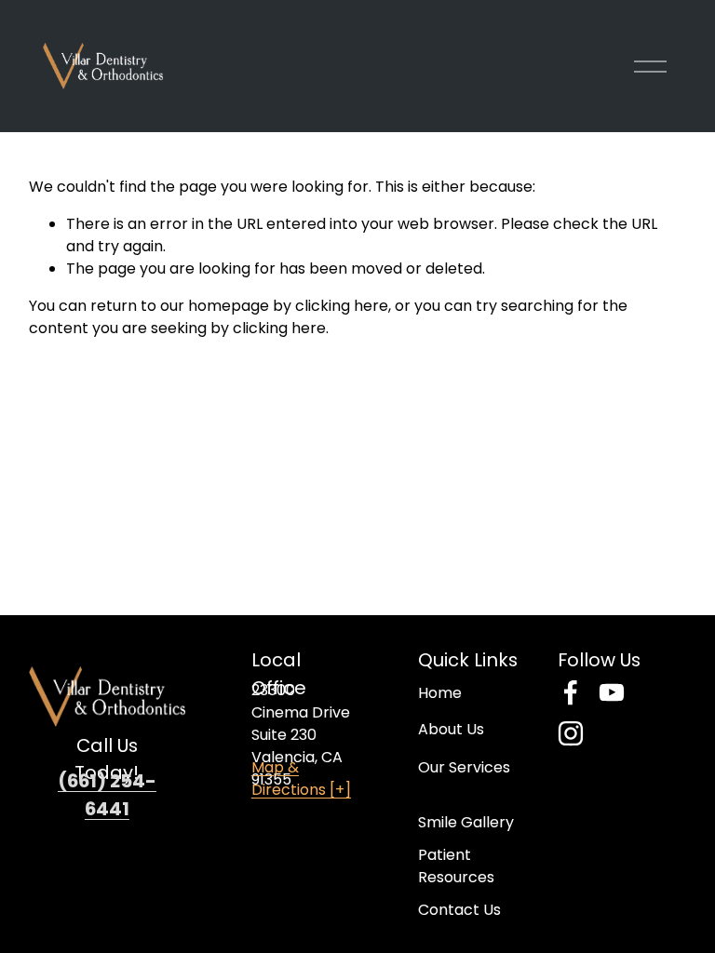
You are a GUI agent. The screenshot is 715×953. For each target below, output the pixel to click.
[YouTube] (612, 692)
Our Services (464, 767)
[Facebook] (571, 692)
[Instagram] (571, 733)
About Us (451, 729)
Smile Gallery (466, 822)
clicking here (341, 305)
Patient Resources (456, 866)
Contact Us (459, 909)
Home (440, 693)
